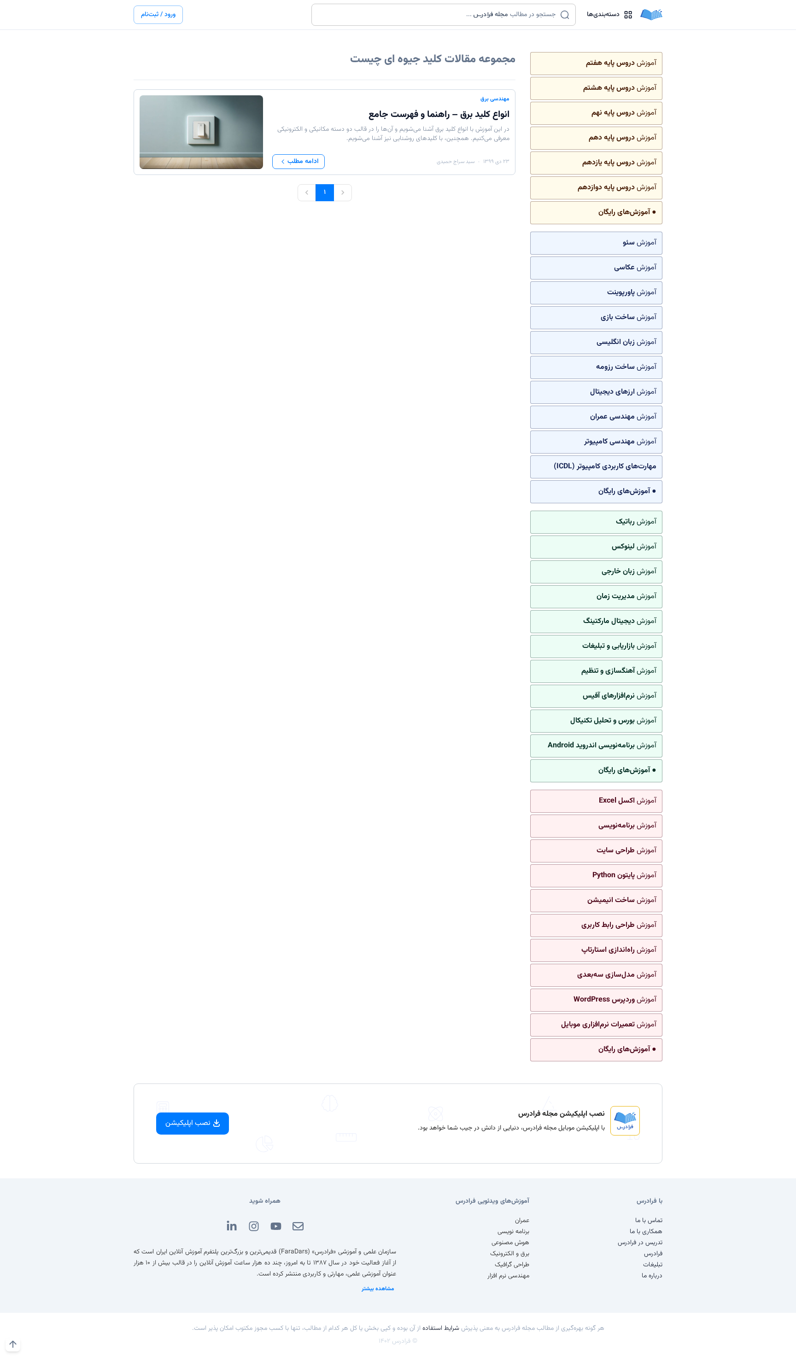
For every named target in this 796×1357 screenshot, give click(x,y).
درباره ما (652, 1276)
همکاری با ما (646, 1232)
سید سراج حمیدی (455, 161)
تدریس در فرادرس (640, 1243)
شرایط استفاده (440, 1328)
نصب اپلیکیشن (188, 1123)
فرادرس (653, 1254)
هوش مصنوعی (510, 1243)
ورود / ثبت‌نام (158, 15)
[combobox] (438, 14)
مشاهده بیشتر (378, 1289)
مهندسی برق (494, 99)
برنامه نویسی (513, 1232)
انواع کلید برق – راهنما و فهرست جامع (439, 114)
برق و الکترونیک (509, 1254)
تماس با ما (648, 1221)
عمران (522, 1221)
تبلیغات (652, 1265)
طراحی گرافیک (512, 1265)
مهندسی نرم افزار (508, 1276)
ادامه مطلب (303, 162)
